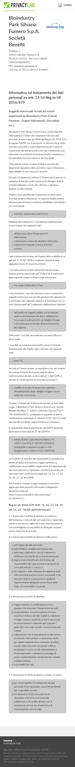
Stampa (67, 5)
